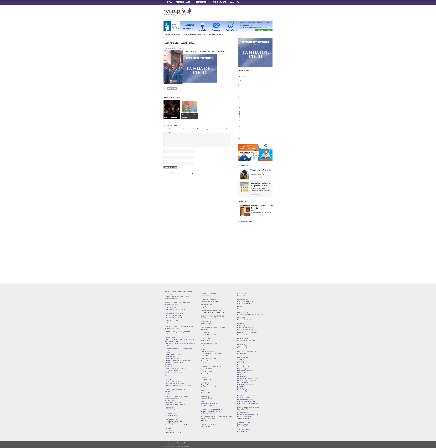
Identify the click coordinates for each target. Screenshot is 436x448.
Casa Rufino (168, 358)
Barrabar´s (168, 351)
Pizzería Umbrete (242, 327)
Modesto (167, 376)
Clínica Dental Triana (171, 423)
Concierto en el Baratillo (170, 117)
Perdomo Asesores (171, 334)
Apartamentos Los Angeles (173, 317)
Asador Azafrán (242, 361)
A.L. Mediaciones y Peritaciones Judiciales (250, 314)
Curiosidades (219, 2)
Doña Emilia (168, 366)
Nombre (166, 149)
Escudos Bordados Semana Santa (211, 411)
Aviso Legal (181, 443)
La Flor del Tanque (243, 382)
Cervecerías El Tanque (172, 360)
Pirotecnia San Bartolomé (245, 320)
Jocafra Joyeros (205, 296)
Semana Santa (183, 2)
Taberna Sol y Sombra (244, 390)
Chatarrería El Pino (171, 415)
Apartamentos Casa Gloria (173, 315)
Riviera (167, 393)
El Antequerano (242, 431)
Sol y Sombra (169, 378)
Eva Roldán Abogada (171, 298)
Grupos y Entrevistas (207, 385)
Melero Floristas (206, 340)
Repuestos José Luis (243, 335)
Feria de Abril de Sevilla (208, 335)
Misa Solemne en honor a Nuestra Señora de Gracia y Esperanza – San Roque (197, 34)
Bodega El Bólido (170, 355)
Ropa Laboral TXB (242, 409)
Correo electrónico (169, 155)
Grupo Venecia (169, 399)
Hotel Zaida (204, 355)
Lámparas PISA (206, 363)
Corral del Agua (242, 373)
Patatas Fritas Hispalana (245, 301)
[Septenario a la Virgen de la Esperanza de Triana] (244, 192)
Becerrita (168, 353)
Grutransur (204, 346)
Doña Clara (168, 364)
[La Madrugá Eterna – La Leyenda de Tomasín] (245, 215)
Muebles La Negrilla (207, 405)
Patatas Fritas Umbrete (244, 303)
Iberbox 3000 (205, 329)
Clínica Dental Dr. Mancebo (173, 421)
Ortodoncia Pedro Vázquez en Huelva (176, 425)
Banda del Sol (171, 89)
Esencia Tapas (169, 368)
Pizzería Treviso (242, 325)
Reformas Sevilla (242, 348)
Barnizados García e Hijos (173, 432)
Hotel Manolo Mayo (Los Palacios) (211, 353)
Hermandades (201, 2)
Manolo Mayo (169, 372)
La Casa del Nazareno (171, 328)
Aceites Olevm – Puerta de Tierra (175, 310)
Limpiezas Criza (206, 379)
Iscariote (167, 391)
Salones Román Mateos (172, 404)
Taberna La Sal (169, 380)
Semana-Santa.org (243, 418)
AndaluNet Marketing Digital (210, 301)
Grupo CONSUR (242, 346)
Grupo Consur (205, 307)
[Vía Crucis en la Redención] (244, 179)
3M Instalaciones (206, 323)
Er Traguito (168, 370)
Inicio (169, 2)
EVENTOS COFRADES (244, 166)
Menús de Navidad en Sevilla (246, 401)
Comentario (168, 132)
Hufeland (167, 304)
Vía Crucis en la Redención (260, 170)
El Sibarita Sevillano (171, 385)
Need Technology (206, 368)
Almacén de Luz (206, 361)
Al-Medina (240, 359)
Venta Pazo (168, 384)
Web (165, 161)
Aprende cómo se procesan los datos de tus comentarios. (209, 173)
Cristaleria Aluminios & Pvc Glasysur (212, 312)
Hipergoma (204, 420)
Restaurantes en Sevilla (244, 400)
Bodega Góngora (170, 357)
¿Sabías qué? (242, 201)
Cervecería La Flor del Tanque (174, 362)
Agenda (172, 39)
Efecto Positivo (241, 296)
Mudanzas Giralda (207, 398)
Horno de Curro (170, 400)
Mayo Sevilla (169, 374)
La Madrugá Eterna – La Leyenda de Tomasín (265, 206)
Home (165, 39)
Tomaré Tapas (169, 382)
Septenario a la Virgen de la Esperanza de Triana (260, 184)
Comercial (235, 2)
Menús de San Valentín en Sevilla (247, 403)
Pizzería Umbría (242, 329)
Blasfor (167, 323)
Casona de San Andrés (208, 351)
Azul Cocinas (169, 430)
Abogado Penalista (170, 297)
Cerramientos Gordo (171, 410)
